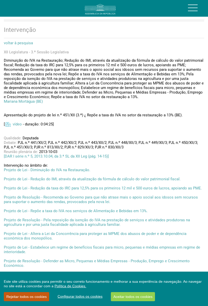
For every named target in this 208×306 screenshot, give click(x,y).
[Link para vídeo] (8, 124)
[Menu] (192, 8)
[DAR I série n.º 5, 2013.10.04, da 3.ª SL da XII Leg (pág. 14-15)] (56, 156)
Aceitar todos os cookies (132, 297)
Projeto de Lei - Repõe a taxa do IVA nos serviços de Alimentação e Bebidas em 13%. (76, 211)
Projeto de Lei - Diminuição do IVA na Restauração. (47, 170)
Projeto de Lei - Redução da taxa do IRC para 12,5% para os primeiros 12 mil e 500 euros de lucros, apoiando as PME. (103, 188)
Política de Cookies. (70, 286)
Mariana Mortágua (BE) (23, 101)
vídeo (17, 124)
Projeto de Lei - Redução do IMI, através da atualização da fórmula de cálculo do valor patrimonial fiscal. (92, 179)
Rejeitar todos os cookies (26, 297)
